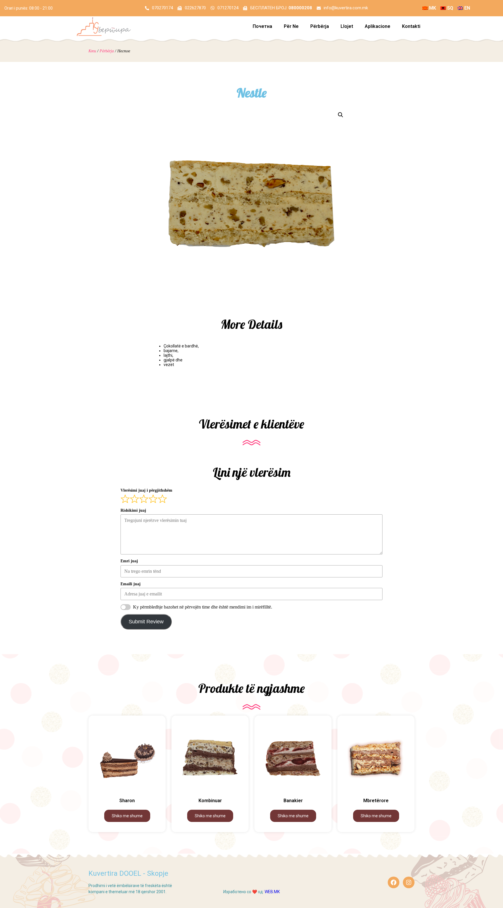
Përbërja (319, 26)
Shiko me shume (127, 816)
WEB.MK (272, 891)
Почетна (262, 26)
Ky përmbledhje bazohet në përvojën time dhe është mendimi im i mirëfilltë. (202, 606)
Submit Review (146, 622)
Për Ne (291, 26)
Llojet (347, 26)
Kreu (92, 51)
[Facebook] (393, 882)
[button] (340, 115)
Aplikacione (377, 26)
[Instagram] (409, 882)
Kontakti (411, 26)
